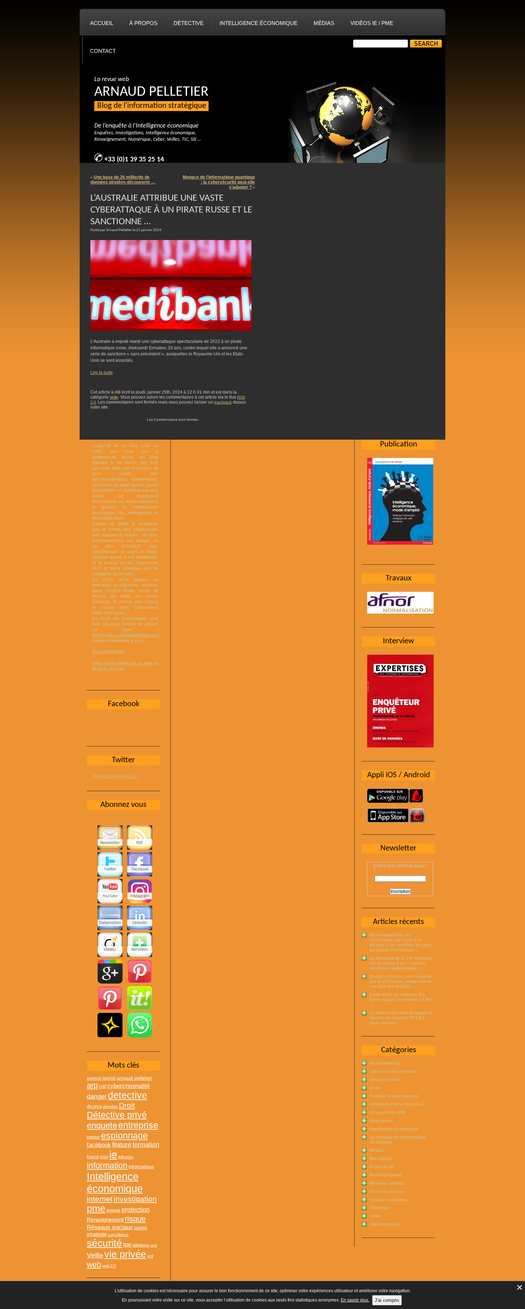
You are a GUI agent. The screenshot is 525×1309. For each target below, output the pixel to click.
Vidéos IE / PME (371, 23)
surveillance (118, 1235)
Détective (189, 23)
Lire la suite (101, 372)
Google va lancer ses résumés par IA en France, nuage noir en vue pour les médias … (400, 981)
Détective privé (384, 1079)
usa (153, 1245)
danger (97, 1096)
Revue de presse (386, 1191)
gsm (104, 1156)
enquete (102, 1125)
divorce (94, 1106)
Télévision (379, 1207)
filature (121, 1144)
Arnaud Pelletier (108, 651)
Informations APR (387, 1112)
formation (145, 1144)
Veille (114, 397)
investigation (135, 1199)
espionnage (124, 1135)
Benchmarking (384, 1063)
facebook (99, 1144)
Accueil (101, 23)
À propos (143, 23)
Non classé (380, 1158)
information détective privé (396, 1104)
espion (93, 1137)
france (93, 1156)
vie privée (125, 1254)
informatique (141, 1166)
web (94, 1264)
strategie (97, 1234)
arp (92, 1085)
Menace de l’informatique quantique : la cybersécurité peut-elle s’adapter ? (219, 182)
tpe (127, 1244)
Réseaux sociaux (387, 1183)
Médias (324, 23)
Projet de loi (381, 1166)
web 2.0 (109, 1266)
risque (135, 1218)
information (107, 1165)
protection (135, 1209)
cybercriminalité (128, 1085)
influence (126, 1157)
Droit (374, 1087)
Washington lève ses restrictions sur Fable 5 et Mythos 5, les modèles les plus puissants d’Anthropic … (400, 943)
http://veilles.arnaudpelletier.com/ (125, 635)
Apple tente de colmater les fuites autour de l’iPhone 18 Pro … (400, 999)
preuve (113, 1210)
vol (150, 1256)
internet (99, 1199)
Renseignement (385, 1175)
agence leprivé (101, 1078)
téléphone (140, 1245)
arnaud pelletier (134, 1078)
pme (96, 1208)
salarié (140, 1227)
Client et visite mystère (392, 1071)
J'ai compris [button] (387, 1300)
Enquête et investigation (393, 1096)
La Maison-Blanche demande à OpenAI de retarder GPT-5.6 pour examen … (400, 1017)
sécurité (104, 1243)
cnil (102, 1086)
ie (113, 1154)
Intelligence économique (259, 23)
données (110, 1106)
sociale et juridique (388, 1199)
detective (127, 1095)
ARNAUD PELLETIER (151, 92)
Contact (103, 51)
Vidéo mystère (384, 1224)
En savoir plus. (355, 1300)
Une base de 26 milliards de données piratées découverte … (122, 180)
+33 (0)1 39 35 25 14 (134, 159)
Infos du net (381, 1120)
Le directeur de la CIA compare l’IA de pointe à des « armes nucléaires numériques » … (400, 963)
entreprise (138, 1125)
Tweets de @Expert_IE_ (115, 776)
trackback (223, 402)
